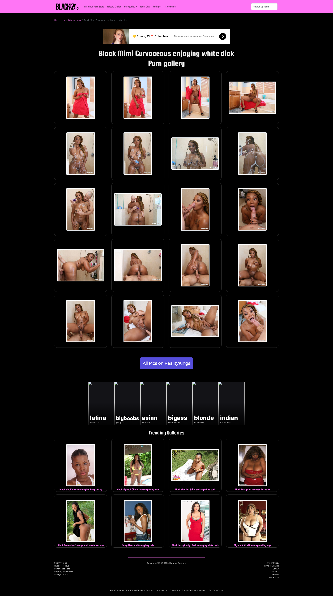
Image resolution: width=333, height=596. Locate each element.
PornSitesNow (117, 590)
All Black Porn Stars (94, 6)
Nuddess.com (161, 590)
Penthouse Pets (62, 569)
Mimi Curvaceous (72, 20)
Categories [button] (129, 6)
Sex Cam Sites (216, 590)
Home (57, 20)
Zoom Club (145, 6)
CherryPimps (60, 563)
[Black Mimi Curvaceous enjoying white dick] (80, 97)
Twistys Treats (60, 574)
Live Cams (170, 6)
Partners (275, 574)
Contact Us (273, 577)
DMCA (276, 569)
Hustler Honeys (61, 566)
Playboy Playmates (63, 571)
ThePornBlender (145, 590)
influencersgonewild (197, 590)
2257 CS (275, 571)
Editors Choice (114, 6)
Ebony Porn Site (178, 590)
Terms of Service (271, 566)
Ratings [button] (157, 6)
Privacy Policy (272, 563)
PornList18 (131, 590)
